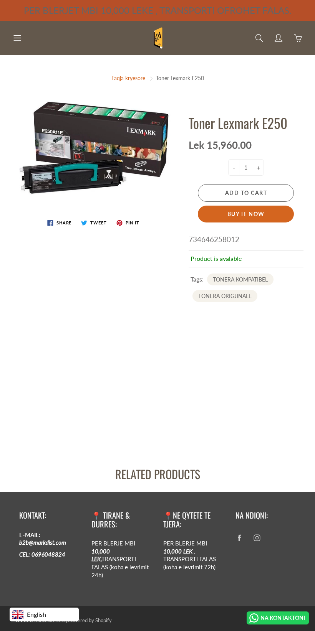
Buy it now (246, 214)
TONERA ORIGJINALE (225, 296)
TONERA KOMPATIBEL (240, 279)
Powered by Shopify (90, 620)
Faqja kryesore (128, 78)
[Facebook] (239, 538)
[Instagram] (257, 538)
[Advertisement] (157, 394)
